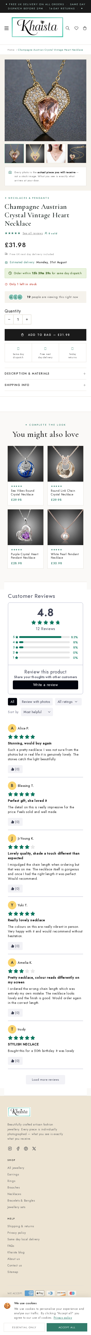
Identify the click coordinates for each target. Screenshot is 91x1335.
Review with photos (36, 701)
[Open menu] (6, 28)
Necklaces (14, 1194)
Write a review (45, 684)
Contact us (14, 1265)
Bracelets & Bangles (21, 1200)
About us (13, 1259)
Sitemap (12, 1272)
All (12, 701)
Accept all (67, 1327)
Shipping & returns (20, 1226)
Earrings (13, 1174)
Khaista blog (16, 1252)
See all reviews (33, 233)
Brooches (13, 1187)
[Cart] (84, 28)
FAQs (10, 1246)
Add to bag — (48, 335)
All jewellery (15, 1168)
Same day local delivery (23, 1239)
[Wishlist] (76, 28)
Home (10, 50)
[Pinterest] (26, 1149)
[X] (34, 1149)
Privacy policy (63, 1318)
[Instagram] (9, 1149)
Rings (11, 1181)
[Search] (67, 28)
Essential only (24, 1327)
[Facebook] (18, 1149)
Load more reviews (45, 1079)
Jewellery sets (16, 1207)
